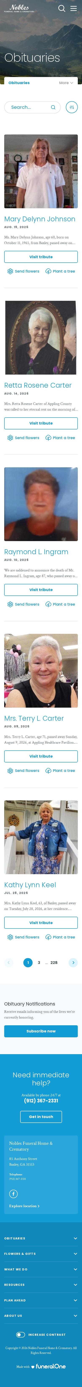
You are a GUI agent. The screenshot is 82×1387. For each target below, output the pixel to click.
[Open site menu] (73, 8)
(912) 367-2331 (41, 1101)
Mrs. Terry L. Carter (34, 718)
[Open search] (62, 8)
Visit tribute (41, 256)
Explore (23, 1206)
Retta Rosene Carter (38, 385)
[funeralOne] (51, 1366)
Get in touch (41, 1116)
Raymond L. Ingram (36, 551)
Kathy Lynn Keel (30, 885)
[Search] (53, 107)
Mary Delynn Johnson (39, 219)
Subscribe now (41, 1031)
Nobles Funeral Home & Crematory (31, 1146)
